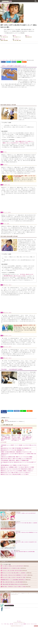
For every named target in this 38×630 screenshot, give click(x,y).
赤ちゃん (29, 36)
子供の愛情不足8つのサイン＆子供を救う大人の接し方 (11, 568)
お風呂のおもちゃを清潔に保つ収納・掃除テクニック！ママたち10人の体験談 (16, 456)
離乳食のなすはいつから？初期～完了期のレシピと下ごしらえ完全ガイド (15, 472)
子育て (17, 36)
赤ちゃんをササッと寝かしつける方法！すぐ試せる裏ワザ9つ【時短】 (26, 543)
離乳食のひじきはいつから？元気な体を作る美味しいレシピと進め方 (15, 474)
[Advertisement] (18, 52)
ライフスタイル (17, 40)
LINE (17, 61)
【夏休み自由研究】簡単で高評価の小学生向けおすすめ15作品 (12, 584)
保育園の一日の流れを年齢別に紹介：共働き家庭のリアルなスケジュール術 (16, 451)
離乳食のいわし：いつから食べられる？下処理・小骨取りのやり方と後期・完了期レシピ (16, 438)
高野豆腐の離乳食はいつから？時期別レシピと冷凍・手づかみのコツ (15, 465)
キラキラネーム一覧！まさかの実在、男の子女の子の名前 (12, 570)
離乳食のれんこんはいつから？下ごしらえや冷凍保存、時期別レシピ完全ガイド (17, 470)
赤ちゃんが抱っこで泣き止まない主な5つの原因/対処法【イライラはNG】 (26, 533)
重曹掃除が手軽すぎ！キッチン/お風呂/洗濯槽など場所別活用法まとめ (14, 579)
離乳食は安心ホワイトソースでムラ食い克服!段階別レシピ (12, 450)
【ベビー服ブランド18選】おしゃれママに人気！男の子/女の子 (26, 513)
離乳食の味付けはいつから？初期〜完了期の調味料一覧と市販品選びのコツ (16, 448)
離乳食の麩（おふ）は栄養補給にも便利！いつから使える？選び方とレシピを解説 (17, 467)
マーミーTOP (2, 60)
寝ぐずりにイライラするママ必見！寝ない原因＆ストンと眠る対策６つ (26, 523)
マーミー (19, 621)
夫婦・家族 (4, 40)
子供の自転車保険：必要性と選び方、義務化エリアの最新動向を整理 (15, 460)
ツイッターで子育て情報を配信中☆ (9, 604)
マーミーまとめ (4, 36)
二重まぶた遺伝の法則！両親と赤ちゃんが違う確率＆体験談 (25, 551)
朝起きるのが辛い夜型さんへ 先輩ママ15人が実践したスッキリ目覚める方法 (16, 458)
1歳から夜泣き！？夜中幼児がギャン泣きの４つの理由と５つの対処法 (14, 586)
